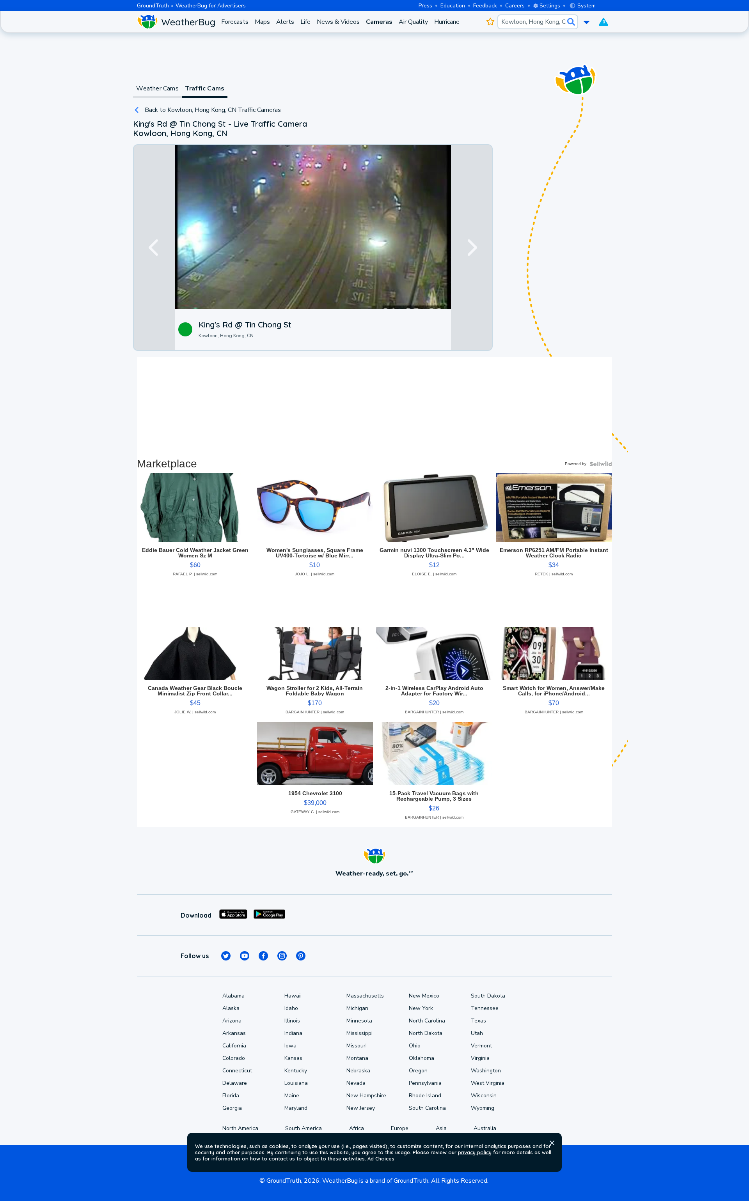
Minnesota (359, 1020)
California (234, 1045)
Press (425, 5)
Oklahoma (421, 1058)
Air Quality (413, 22)
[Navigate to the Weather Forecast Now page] (176, 22)
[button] (552, 1143)
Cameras (379, 22)
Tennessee (485, 1008)
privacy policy (475, 1152)
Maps (262, 22)
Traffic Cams (204, 88)
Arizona (231, 1020)
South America (303, 1128)
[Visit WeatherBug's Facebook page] (263, 955)
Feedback (485, 5)
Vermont (481, 1045)
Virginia (480, 1058)
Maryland (295, 1108)
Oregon (418, 1070)
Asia (441, 1128)
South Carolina (427, 1108)
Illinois (292, 1020)
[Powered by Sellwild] (600, 464)
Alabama (233, 995)
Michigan (357, 1008)
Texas (478, 1020)
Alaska (231, 1008)
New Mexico (424, 995)
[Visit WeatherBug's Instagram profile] (282, 955)
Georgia (232, 1108)
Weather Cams (157, 88)
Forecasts (234, 22)
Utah (477, 1033)
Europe (399, 1128)
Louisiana (296, 1083)
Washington (486, 1070)
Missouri (356, 1045)
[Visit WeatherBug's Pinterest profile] (300, 955)
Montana (357, 1058)
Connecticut (237, 1070)
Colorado (233, 1058)
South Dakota (488, 995)
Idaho (291, 1008)
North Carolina (427, 1020)
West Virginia (487, 1083)
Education (452, 5)
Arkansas (234, 1033)
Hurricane (447, 22)
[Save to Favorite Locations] (490, 21)
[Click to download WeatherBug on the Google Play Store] (269, 915)
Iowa (290, 1045)
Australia (485, 1128)
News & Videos (338, 22)
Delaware (234, 1083)
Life (305, 22)
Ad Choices (380, 1158)
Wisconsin (484, 1095)
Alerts (285, 22)
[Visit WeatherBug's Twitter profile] (226, 955)
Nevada (356, 1083)
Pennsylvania (425, 1083)
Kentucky (295, 1070)
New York (421, 1008)
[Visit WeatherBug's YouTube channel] (244, 955)
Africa (356, 1128)
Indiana (293, 1033)
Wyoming (482, 1108)
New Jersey (360, 1108)
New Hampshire (366, 1095)
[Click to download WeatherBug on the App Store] (233, 915)
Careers (515, 5)
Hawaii (293, 995)
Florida (230, 1095)
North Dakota (425, 1033)
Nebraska (358, 1070)
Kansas (293, 1058)
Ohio (415, 1045)
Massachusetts (365, 995)
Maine (291, 1095)
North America (240, 1128)
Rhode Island (425, 1095)
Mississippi (359, 1033)
